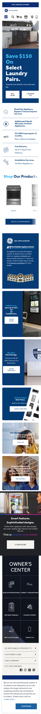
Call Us (20, 442)
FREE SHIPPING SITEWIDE (20, 5)
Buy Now (12, 94)
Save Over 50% (20, 409)
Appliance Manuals (11, 615)
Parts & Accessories (11, 637)
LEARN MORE (20, 544)
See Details (20, 479)
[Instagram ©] (25, 669)
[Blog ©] (29, 669)
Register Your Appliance (11, 592)
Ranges (13, 211)
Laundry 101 (30, 94)
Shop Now (11, 320)
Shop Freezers (11, 369)
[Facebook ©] (21, 669)
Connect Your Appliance (30, 592)
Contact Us (30, 637)
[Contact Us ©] (33, 669)
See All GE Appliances (20, 222)
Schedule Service (29, 615)
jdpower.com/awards (17, 263)
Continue (26, 706)
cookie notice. (9, 699)
